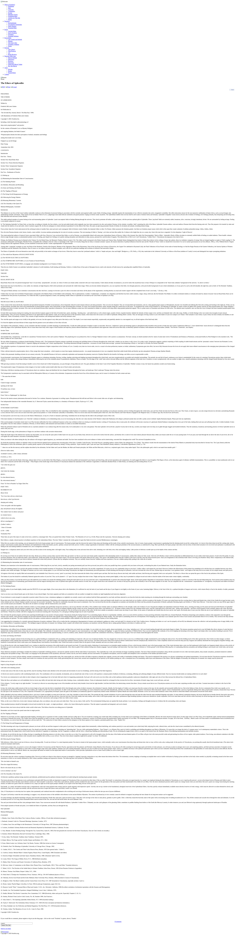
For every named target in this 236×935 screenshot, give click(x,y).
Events (10, 13)
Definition (11, 6)
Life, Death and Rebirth (15, 39)
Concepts (11, 9)
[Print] (8, 87)
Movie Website (12, 58)
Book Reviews (12, 54)
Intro (9, 8)
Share (232, 89)
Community (11, 11)
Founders (11, 34)
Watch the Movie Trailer (15, 64)
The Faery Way (12, 43)
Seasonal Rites (12, 28)
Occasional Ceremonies (15, 24)
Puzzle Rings (12, 72)
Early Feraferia (12, 33)
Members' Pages (13, 14)
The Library (11, 49)
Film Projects (12, 51)
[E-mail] (14, 87)
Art (9, 53)
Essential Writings (13, 36)
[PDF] (3, 87)
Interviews (11, 59)
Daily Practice (12, 26)
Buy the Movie (12, 66)
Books (10, 71)
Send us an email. (6, 928)
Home (10, 19)
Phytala (10, 69)
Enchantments (12, 23)
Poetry (10, 46)
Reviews (10, 61)
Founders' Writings (13, 44)
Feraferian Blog (12, 16)
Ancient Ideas (12, 31)
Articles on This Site (14, 18)
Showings (11, 63)
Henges (10, 41)
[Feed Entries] (5, 932)
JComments (118, 921)
